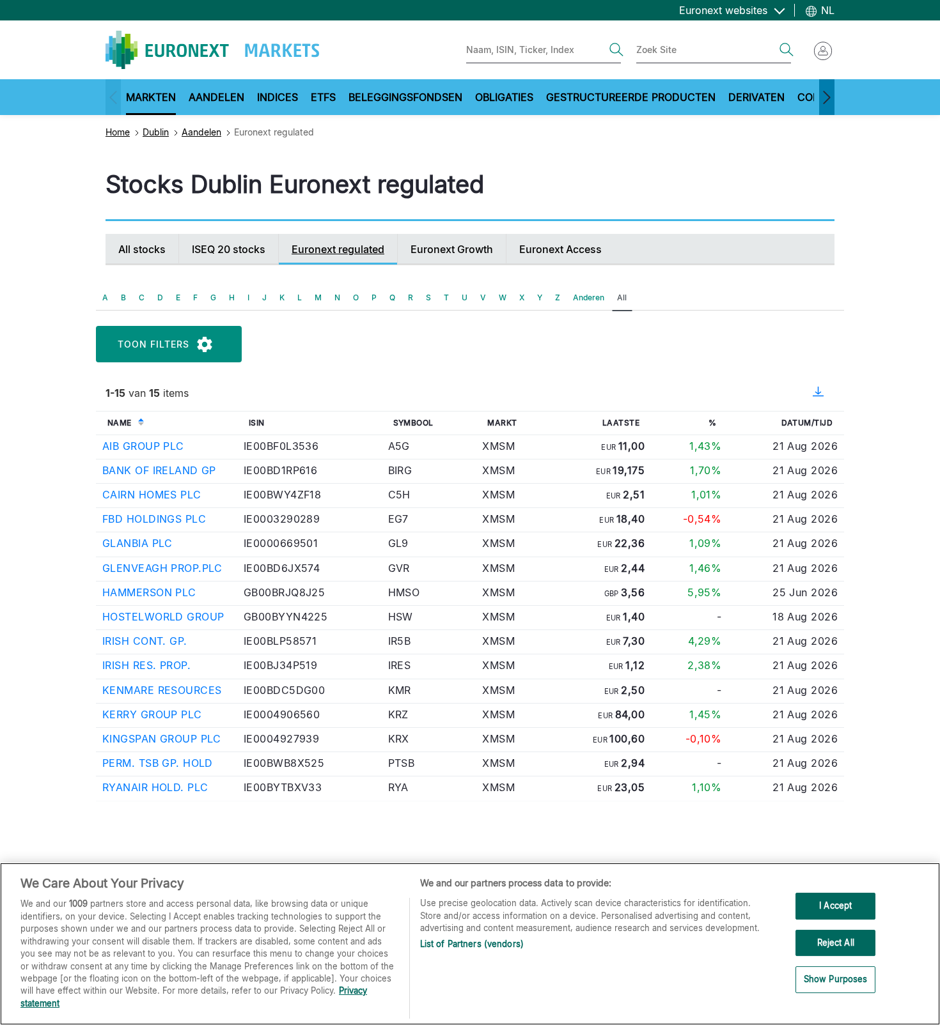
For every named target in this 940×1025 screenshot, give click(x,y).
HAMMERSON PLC (149, 592)
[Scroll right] (826, 97)
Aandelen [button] (216, 97)
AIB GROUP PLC (143, 446)
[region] (470, 944)
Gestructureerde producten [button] (631, 97)
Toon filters (153, 344)
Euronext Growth (452, 249)
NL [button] (826, 10)
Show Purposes (836, 980)
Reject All (835, 942)
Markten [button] (151, 97)
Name (119, 423)
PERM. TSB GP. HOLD (157, 763)
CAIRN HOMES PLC (151, 494)
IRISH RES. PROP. (146, 665)
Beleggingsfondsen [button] (405, 97)
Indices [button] (277, 97)
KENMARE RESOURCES (161, 690)
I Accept (835, 905)
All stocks (142, 249)
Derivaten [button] (756, 97)
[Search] (616, 50)
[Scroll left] (113, 97)
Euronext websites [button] (725, 10)
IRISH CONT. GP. (144, 641)
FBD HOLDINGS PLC (154, 518)
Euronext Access (560, 249)
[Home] (212, 50)
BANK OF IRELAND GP (159, 470)
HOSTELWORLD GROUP (163, 616)
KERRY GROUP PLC (152, 714)
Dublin (156, 132)
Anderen (588, 297)
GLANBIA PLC (137, 543)
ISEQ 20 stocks (228, 249)
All (622, 297)
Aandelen (201, 132)
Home (118, 132)
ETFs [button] (323, 97)
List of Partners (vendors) (472, 944)
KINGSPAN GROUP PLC (161, 738)
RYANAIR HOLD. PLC (155, 787)
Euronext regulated (338, 249)
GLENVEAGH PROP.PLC (162, 568)
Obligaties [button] (504, 97)
